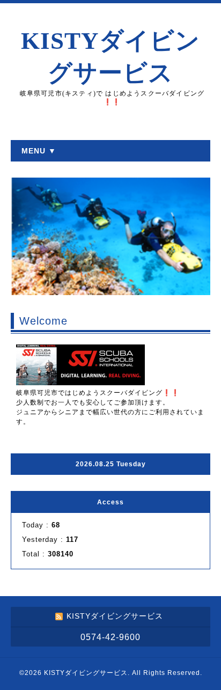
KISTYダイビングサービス (86, 673)
